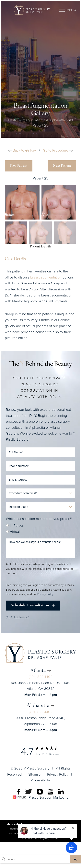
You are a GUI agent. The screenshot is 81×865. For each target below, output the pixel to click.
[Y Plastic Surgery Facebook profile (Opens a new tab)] (18, 791)
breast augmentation (46, 277)
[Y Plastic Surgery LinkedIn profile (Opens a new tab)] (61, 791)
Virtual (14, 531)
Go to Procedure (56, 150)
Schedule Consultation (30, 605)
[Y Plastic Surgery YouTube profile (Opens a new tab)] (50, 791)
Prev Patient (19, 165)
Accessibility (40, 780)
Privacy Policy (45, 594)
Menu (71, 9)
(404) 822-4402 (17, 617)
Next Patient (62, 165)
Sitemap (34, 774)
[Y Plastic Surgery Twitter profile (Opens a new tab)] (28, 791)
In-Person (16, 525)
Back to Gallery (24, 150)
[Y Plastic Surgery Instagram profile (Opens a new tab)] (40, 791)
